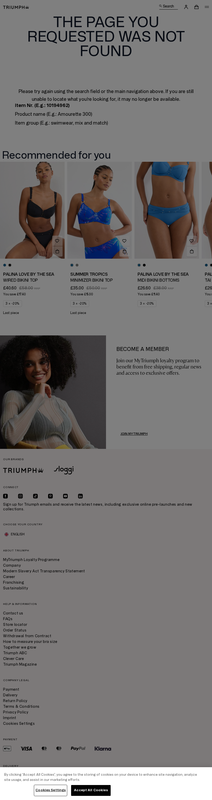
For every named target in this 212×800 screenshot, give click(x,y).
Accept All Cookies (91, 790)
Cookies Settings (50, 790)
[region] (106, 783)
